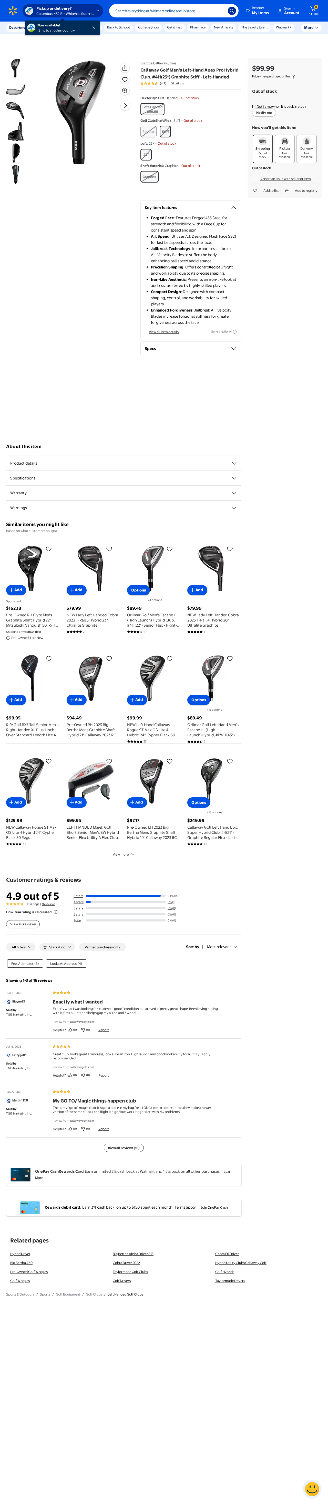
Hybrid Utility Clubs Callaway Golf (240, 1263)
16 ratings (177, 83)
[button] (258, 10)
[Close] (95, 28)
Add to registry (306, 190)
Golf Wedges (20, 1281)
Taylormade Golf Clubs (130, 1272)
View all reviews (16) (124, 1148)
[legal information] (293, 77)
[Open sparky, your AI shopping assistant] (312, 1489)
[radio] (152, 109)
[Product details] (234, 463)
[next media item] (125, 105)
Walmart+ (283, 27)
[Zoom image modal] (124, 90)
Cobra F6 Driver (227, 1254)
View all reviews (23, 924)
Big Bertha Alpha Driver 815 (133, 1254)
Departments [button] (19, 27)
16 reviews (48, 904)
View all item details (164, 332)
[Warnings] (234, 508)
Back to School (118, 27)
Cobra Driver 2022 (126, 1263)
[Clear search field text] (220, 10)
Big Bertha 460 (21, 1263)
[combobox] (174, 10)
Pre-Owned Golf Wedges (29, 1272)
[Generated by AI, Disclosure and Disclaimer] (235, 332)
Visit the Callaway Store (158, 63)
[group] (162, 83)
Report (103, 1030)
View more (121, 854)
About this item (24, 446)
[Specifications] (234, 478)
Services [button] (51, 27)
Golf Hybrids (224, 1272)
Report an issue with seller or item (285, 179)
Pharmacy (198, 27)
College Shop (148, 27)
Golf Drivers (122, 1281)
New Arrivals (223, 27)
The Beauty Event (254, 27)
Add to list (271, 190)
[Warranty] (234, 493)
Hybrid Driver (20, 1254)
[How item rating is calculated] (56, 912)
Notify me (264, 113)
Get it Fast (174, 27)
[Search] (232, 11)
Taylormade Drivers (230, 1281)
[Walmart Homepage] (12, 10)
